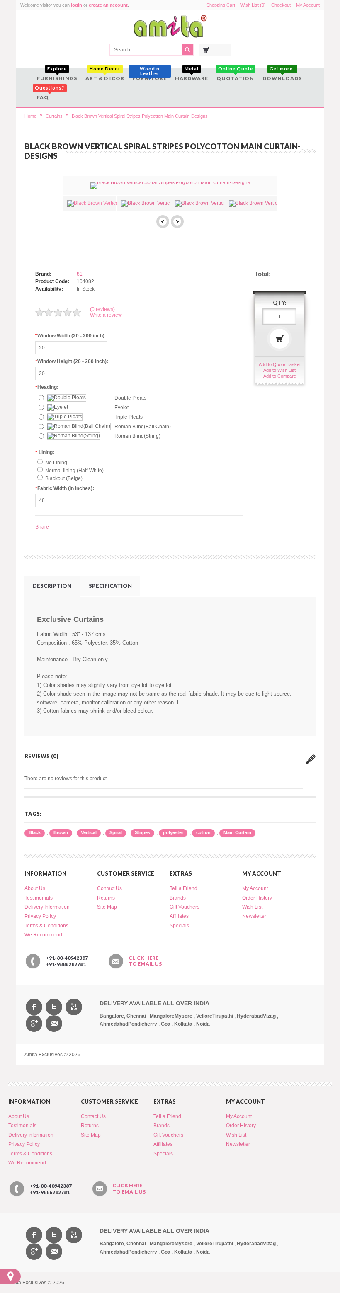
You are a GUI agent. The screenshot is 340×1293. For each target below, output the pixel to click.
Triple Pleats (128, 417)
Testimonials (38, 898)
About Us (34, 888)
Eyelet (121, 407)
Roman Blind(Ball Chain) (142, 426)
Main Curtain (237, 832)
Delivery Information (47, 907)
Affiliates (179, 916)
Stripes (142, 832)
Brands (178, 898)
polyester (173, 832)
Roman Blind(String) (137, 436)
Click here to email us (145, 961)
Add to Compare (279, 376)
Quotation (235, 74)
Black (35, 832)
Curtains (54, 116)
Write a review (106, 315)
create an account (108, 4)
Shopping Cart (220, 4)
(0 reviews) (102, 309)
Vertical (89, 832)
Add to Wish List (279, 370)
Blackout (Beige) (64, 478)
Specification (110, 585)
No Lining (56, 463)
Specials (179, 926)
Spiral (115, 832)
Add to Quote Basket (280, 364)
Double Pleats (130, 398)
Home (30, 116)
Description (52, 585)
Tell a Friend (183, 888)
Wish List (252, 907)
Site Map (107, 907)
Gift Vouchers (184, 907)
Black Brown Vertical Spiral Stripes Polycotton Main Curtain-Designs (140, 116)
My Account (308, 4)
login (76, 4)
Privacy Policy (40, 916)
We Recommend (43, 935)
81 (80, 274)
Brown (60, 832)
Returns (106, 898)
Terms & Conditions (46, 926)
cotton (203, 832)
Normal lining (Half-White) (74, 470)
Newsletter (254, 916)
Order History (257, 898)
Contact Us (109, 888)
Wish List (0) (253, 4)
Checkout (281, 4)
